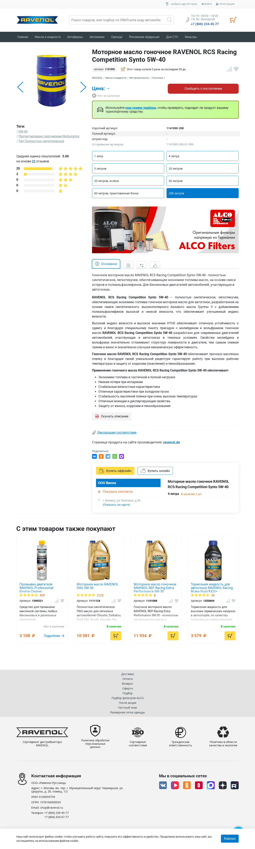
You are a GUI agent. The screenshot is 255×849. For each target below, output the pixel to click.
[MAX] (121, 456)
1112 (100, 595)
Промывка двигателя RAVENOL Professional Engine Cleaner (36, 587)
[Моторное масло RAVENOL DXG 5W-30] (99, 561)
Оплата (128, 679)
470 (42, 595)
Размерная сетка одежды (127, 712)
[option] (51, 87)
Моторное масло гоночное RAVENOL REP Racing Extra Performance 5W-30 (155, 587)
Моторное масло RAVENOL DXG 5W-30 (97, 586)
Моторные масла (139, 77)
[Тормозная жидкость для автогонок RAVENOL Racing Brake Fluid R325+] (213, 561)
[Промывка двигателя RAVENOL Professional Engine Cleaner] (42, 561)
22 (33, 161)
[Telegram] (108, 456)
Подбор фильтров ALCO (128, 698)
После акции (127, 703)
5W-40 (23, 131)
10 (212, 595)
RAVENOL (97, 77)
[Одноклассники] (101, 456)
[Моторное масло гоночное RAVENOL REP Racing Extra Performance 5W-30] (156, 561)
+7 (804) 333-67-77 (56, 817)
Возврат (127, 683)
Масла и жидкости (115, 77)
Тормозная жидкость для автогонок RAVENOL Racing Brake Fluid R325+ (212, 587)
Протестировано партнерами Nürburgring (49, 136)
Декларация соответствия (116, 432)
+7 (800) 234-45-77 (205, 24)
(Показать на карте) (116, 504)
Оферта (127, 688)
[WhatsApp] (114, 456)
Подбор (128, 693)
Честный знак (127, 707)
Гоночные (157, 77)
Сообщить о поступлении (203, 88)
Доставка (127, 674)
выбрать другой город (184, 4)
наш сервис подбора (140, 108)
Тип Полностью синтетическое (41, 141)
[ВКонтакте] (94, 456)
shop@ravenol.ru (51, 807)
